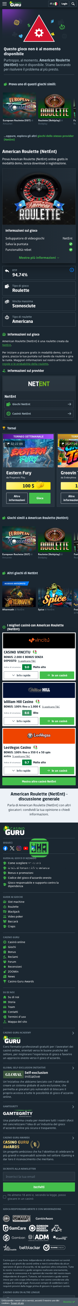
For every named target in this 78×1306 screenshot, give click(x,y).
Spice (46, 609)
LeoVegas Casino (18, 747)
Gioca (40, 498)
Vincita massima (22, 301)
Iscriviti (39, 1187)
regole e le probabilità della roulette (25, 364)
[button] (71, 270)
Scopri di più (17, 1303)
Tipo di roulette (22, 317)
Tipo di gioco (20, 285)
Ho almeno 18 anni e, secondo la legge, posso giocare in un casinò (37, 1196)
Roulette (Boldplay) (50, 122)
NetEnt (6, 345)
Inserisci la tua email (18, 1174)
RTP (14, 270)
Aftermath (13, 609)
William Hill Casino (19, 701)
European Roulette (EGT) (18, 122)
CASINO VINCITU (17, 652)
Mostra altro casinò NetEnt (39, 781)
